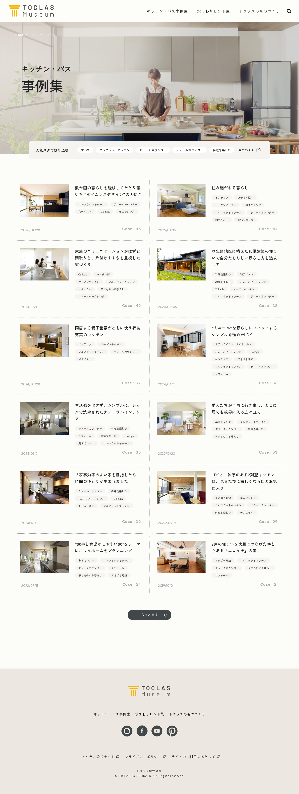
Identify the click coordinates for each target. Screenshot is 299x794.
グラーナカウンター (153, 150)
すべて (85, 150)
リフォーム (221, 374)
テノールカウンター (189, 150)
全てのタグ (246, 150)
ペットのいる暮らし (227, 436)
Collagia (105, 211)
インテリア (221, 197)
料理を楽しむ (222, 150)
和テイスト (84, 211)
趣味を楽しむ (245, 219)
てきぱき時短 (245, 359)
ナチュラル (84, 289)
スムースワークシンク (91, 296)
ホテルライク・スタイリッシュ (233, 344)
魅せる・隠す (245, 197)
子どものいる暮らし (112, 289)
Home (19, 35)
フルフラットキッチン (114, 150)
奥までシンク (127, 211)
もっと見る (149, 614)
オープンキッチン (225, 205)
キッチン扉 (103, 274)
